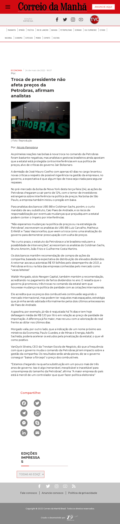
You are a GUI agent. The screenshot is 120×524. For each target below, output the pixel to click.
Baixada (54, 30)
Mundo (38, 38)
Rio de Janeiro (42, 30)
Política (31, 30)
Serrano (78, 30)
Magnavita (12, 30)
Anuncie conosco (52, 492)
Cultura (56, 38)
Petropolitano (66, 30)
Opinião (22, 30)
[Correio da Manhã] (52, 7)
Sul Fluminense (91, 30)
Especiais (29, 38)
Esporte (47, 38)
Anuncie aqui (103, 6)
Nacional (8, 38)
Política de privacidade (82, 492)
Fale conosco (28, 492)
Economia (18, 38)
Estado (102, 30)
